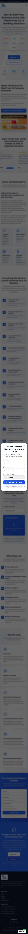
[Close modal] (24, 445)
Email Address (8, 467)
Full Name (7, 460)
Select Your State (9, 474)
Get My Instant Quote (15, 482)
